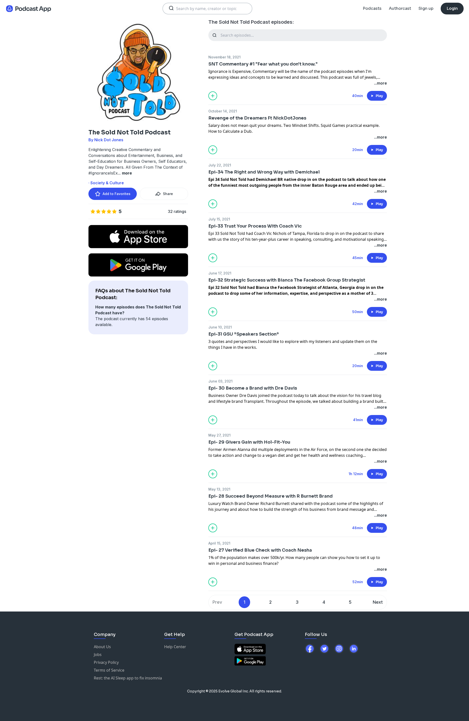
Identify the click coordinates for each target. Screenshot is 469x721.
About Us (102, 646)
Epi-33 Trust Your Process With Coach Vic (255, 226)
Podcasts (372, 8)
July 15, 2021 (219, 219)
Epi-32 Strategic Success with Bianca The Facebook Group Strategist (286, 280)
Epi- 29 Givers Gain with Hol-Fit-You (249, 442)
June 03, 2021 (220, 381)
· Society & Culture (106, 182)
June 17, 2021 (219, 273)
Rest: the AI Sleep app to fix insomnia (128, 678)
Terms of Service (109, 670)
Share (168, 194)
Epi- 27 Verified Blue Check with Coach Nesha (260, 550)
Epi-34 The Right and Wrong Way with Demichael (264, 172)
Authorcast (400, 8)
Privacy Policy (106, 662)
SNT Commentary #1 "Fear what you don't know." (263, 64)
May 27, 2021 (219, 435)
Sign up (425, 8)
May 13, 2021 (219, 489)
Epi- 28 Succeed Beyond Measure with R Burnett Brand (270, 496)
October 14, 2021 (222, 111)
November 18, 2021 (224, 57)
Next (378, 602)
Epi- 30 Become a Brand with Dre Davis (252, 388)
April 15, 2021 (219, 543)
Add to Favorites (116, 194)
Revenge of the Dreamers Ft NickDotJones (257, 118)
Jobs (98, 654)
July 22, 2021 (219, 165)
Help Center (175, 646)
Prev (217, 602)
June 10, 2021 (220, 327)
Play (379, 96)
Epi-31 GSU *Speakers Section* (243, 334)
